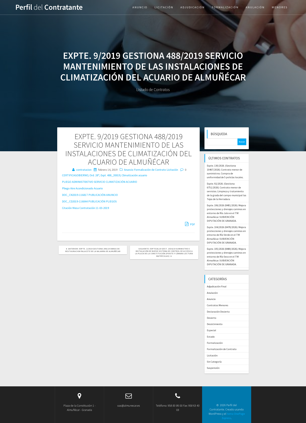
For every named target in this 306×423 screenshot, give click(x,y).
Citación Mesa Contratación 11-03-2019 (85, 208)
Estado (211, 336)
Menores (280, 7)
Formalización (225, 7)
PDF (192, 224)
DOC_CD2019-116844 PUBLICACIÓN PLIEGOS (89, 201)
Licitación (163, 7)
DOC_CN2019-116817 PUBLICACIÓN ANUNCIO (90, 195)
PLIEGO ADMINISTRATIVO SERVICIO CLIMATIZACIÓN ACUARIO (99, 182)
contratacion (83, 169)
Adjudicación (192, 7)
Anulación (255, 7)
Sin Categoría (214, 361)
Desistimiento (214, 324)
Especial (211, 330)
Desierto (211, 317)
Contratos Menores (217, 305)
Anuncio (139, 7)
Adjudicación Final (216, 286)
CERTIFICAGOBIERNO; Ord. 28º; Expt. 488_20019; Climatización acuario (104, 175)
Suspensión (213, 367)
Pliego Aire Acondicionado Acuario (82, 188)
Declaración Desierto (218, 311)
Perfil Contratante (49, 7)
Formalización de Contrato (150, 169)
